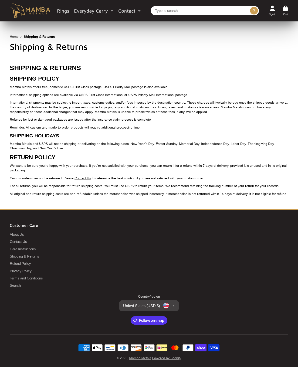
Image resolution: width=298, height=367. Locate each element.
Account (272, 11)
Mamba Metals (140, 358)
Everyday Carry (91, 11)
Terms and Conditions (26, 278)
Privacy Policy (21, 271)
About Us (17, 234)
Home (14, 36)
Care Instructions (23, 249)
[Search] (254, 11)
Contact (126, 11)
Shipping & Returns (24, 256)
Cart (285, 11)
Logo (30, 10)
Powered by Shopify (166, 358)
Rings (63, 11)
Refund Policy (20, 263)
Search (15, 285)
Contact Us (82, 178)
